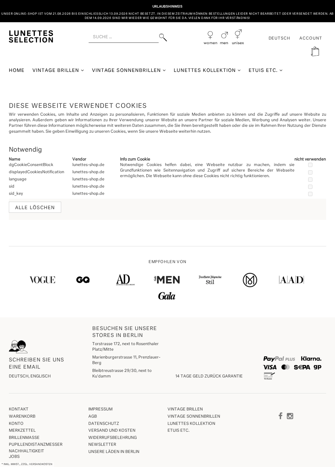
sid (11, 187)
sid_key (16, 194)
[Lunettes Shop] (31, 35)
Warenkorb (22, 417)
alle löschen (35, 208)
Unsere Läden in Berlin (113, 452)
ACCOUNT (310, 39)
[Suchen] (163, 37)
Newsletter (102, 445)
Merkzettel (22, 431)
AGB (92, 417)
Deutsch (280, 39)
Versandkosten (40, 464)
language (17, 179)
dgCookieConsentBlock (31, 165)
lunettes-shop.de (88, 165)
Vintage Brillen (56, 70)
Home (17, 70)
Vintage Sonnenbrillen (127, 70)
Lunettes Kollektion (206, 70)
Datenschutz (103, 424)
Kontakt (18, 409)
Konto (16, 424)
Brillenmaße (24, 438)
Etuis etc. (264, 70)
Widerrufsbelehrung (112, 438)
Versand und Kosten (111, 431)
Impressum (100, 409)
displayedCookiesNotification (36, 172)
